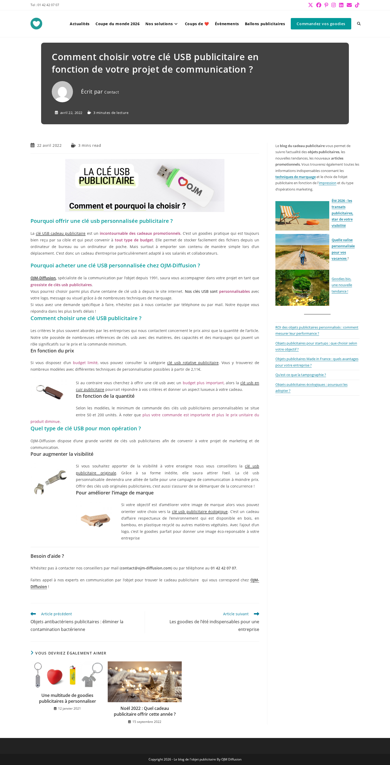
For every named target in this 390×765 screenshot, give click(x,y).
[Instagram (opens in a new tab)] (333, 5)
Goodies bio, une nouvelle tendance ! (342, 285)
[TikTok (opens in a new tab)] (356, 5)
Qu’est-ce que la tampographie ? (300, 374)
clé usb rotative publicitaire (193, 362)
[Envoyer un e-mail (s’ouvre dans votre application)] (349, 5)
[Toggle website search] (358, 23)
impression (327, 182)
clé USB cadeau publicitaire (60, 233)
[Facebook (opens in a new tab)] (319, 5)
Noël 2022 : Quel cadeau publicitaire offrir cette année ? (145, 711)
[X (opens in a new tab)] (310, 5)
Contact (111, 92)
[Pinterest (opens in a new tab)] (326, 5)
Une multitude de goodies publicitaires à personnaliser (67, 698)
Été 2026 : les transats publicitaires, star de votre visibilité (342, 213)
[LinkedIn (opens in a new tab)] (341, 5)
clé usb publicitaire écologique (200, 511)
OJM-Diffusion (43, 277)
